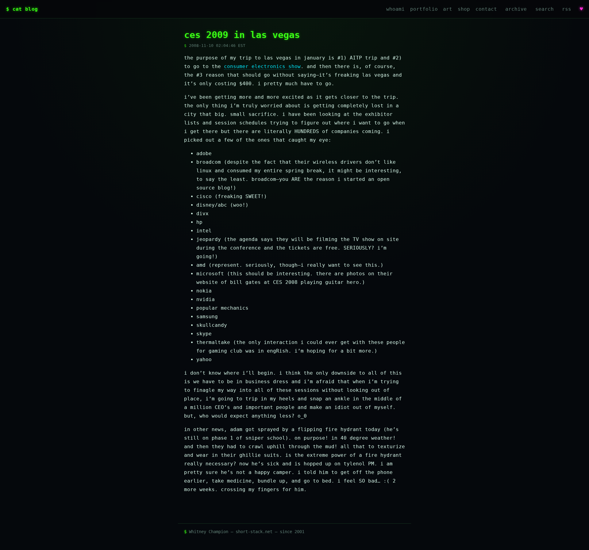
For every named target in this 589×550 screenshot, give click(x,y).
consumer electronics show (262, 66)
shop (464, 9)
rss (566, 9)
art (447, 9)
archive (516, 9)
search (544, 9)
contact (486, 9)
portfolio (424, 9)
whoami (395, 9)
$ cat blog (22, 9)
